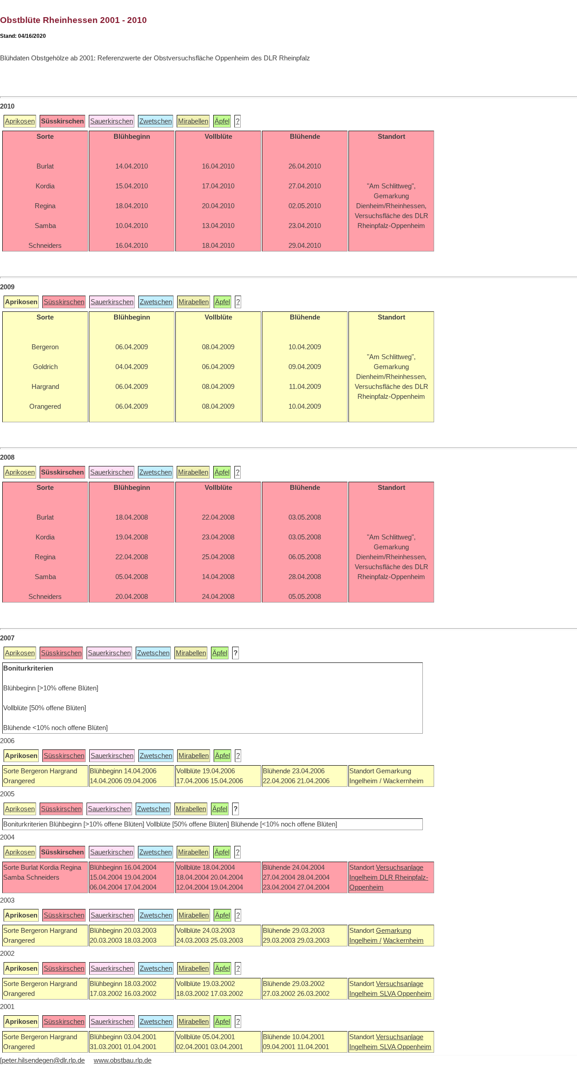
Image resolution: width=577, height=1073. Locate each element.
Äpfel (222, 121)
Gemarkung (393, 930)
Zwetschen (155, 121)
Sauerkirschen (111, 121)
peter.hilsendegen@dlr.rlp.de (43, 1060)
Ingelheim (364, 877)
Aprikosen (20, 121)
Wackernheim (403, 940)
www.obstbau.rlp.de (122, 1060)
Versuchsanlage (399, 867)
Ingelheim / (365, 940)
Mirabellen (193, 121)
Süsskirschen (64, 302)
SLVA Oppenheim (405, 993)
